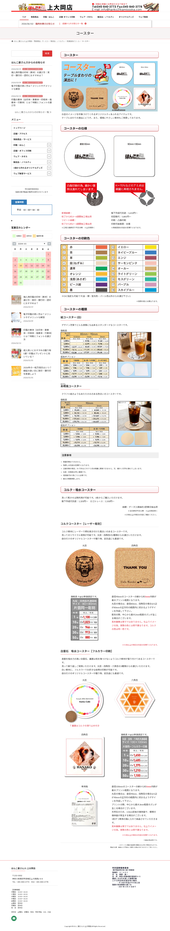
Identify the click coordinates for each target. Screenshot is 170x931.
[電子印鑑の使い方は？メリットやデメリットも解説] (16, 317)
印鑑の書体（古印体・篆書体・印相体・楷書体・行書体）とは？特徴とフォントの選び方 (31, 102)
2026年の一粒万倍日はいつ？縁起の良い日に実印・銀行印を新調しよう (37, 370)
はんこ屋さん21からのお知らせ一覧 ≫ (33, 112)
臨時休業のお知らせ (45, 23)
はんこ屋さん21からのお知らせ (32, 69)
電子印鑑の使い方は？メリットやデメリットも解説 (37, 315)
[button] (72, 23)
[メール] (14, 918)
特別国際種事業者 (32, 189)
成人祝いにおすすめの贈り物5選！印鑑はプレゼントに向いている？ (37, 353)
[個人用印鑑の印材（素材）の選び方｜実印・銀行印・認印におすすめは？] (16, 300)
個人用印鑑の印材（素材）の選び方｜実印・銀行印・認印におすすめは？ (37, 299)
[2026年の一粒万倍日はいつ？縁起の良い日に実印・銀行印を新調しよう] (16, 371)
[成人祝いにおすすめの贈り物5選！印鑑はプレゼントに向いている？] (16, 353)
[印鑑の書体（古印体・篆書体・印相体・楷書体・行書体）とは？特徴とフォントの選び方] (16, 333)
